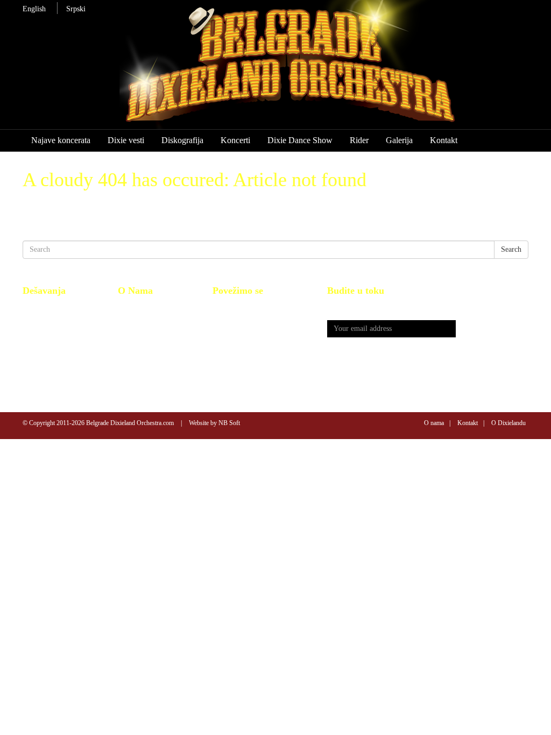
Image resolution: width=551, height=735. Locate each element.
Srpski (76, 9)
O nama (434, 423)
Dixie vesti (126, 140)
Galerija (399, 140)
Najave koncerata (60, 140)
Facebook (227, 307)
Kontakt (443, 140)
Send (492, 329)
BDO (125, 307)
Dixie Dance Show (300, 140)
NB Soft (229, 423)
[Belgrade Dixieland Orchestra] (307, 69)
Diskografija (182, 140)
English (34, 9)
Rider (359, 140)
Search (511, 249)
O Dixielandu (508, 423)
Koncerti (235, 140)
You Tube (228, 319)
